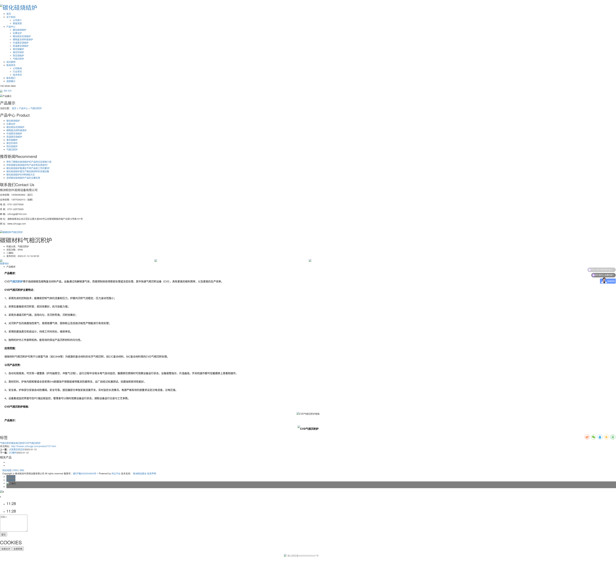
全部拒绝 (17, 548)
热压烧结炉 (18, 55)
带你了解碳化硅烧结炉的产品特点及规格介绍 (28, 161)
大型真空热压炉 (17, 449)
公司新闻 (17, 68)
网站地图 (6, 470)
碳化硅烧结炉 (19, 29)
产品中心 (10, 26)
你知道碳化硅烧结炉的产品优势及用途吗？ (27, 164)
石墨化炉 (17, 33)
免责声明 (151, 473)
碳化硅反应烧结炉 (22, 36)
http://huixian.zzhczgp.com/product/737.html (33, 446)
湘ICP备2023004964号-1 (85, 473)
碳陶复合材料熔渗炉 (23, 39)
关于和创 (10, 16)
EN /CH (7, 90)
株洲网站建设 (139, 473)
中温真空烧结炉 (21, 42)
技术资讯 (17, 74)
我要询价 (4, 263)
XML (22, 470)
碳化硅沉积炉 (18, 442)
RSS (15, 470)
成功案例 (10, 61)
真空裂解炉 (18, 49)
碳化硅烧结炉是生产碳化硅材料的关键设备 (27, 171)
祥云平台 (115, 473)
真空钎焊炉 (18, 52)
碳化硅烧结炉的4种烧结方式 (20, 174)
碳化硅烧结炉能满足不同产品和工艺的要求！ (28, 168)
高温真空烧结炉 (21, 45)
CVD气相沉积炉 (33, 442)
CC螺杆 (13, 452)
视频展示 (10, 81)
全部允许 (5, 548)
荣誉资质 (17, 23)
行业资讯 (17, 71)
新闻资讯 (10, 65)
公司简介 (17, 20)
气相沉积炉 (18, 58)
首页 (8, 13)
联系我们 (10, 77)
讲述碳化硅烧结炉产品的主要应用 (23, 177)
